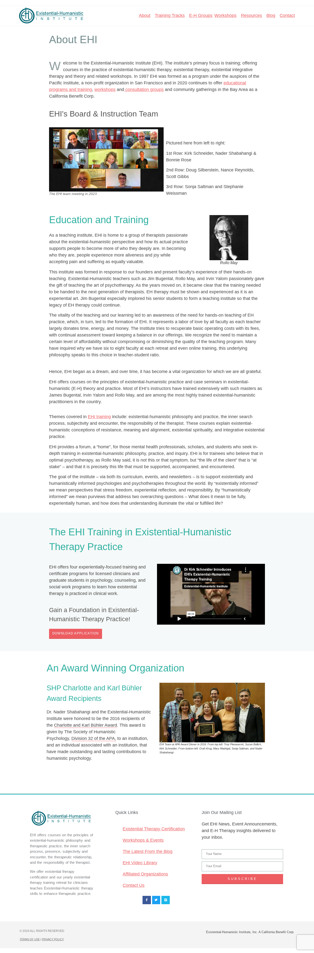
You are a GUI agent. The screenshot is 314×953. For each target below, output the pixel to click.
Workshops (225, 15)
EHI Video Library (140, 862)
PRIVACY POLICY (53, 939)
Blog (270, 15)
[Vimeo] (165, 900)
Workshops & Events (143, 840)
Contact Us (133, 885)
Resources (251, 15)
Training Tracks (170, 15)
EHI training (99, 416)
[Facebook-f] (147, 900)
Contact (287, 15)
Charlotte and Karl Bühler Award (85, 725)
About (144, 15)
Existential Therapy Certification (154, 828)
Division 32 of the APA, (93, 738)
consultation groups (144, 89)
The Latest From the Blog (147, 851)
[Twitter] (156, 900)
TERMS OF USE (30, 939)
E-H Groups (200, 15)
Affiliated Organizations (145, 874)
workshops (105, 89)
